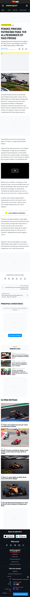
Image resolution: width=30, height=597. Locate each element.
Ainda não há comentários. (15, 308)
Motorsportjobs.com (15, 559)
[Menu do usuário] (26, 5)
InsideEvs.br (15, 554)
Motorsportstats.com (15, 564)
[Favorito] (22, 48)
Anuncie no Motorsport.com (15, 573)
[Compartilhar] (19, 48)
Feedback (15, 571)
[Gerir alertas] (25, 278)
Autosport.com (15, 561)
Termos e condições (10, 589)
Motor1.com (15, 556)
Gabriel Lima (4, 48)
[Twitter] (9, 278)
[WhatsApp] (12, 278)
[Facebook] (5, 278)
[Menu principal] (3, 5)
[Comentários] (26, 48)
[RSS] (23, 545)
